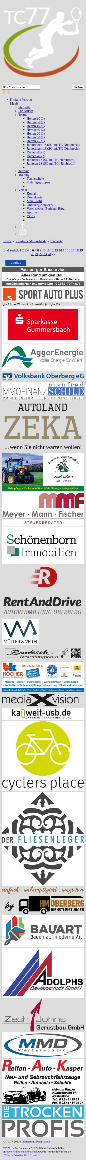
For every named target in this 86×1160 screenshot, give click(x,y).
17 (73, 250)
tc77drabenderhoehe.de (31, 241)
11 (47, 250)
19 (81, 250)
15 (64, 250)
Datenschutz (43, 1141)
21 (36, 254)
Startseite (24, 107)
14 (60, 250)
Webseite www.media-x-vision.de (22, 1154)
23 (45, 254)
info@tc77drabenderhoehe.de (20, 1151)
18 (77, 250)
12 (52, 250)
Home (7, 241)
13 (56, 250)
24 (49, 254)
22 (41, 254)
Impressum (28, 1141)
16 (68, 250)
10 (44, 250)
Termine (23, 171)
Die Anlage (25, 111)
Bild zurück (11, 250)
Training (23, 175)
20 (32, 254)
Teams (22, 114)
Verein (22, 190)
